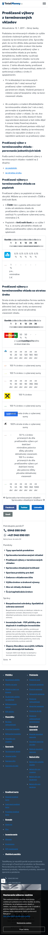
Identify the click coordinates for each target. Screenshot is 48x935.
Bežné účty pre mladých (34, 770)
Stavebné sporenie (33, 728)
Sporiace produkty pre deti (20, 572)
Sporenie (9, 746)
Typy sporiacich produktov (20, 550)
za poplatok (11, 168)
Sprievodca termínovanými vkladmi (22, 497)
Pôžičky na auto (11, 684)
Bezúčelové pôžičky (12, 680)
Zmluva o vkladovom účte (19, 577)
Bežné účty (34, 757)
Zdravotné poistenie (36, 694)
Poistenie (33, 675)
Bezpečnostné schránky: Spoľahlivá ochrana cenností (24, 605)
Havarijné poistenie (36, 706)
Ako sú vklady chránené (18, 587)
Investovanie (11, 834)
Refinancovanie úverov (11, 705)
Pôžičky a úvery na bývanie (12, 690)
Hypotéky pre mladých (10, 740)
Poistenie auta (34, 680)
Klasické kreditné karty (11, 798)
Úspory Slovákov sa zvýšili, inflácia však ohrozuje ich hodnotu (24, 647)
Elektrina (8, 824)
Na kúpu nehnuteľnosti (10, 723)
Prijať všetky (24, 929)
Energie (8, 819)
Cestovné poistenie (36, 684)
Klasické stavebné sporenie (36, 735)
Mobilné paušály (13, 854)
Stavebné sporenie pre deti (36, 743)
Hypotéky (9, 717)
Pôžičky (9, 675)
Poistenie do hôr (35, 711)
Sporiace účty (10, 761)
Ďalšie (5, 660)
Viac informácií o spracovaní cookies (16, 916)
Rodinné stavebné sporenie (36, 750)
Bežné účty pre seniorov (34, 785)
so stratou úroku (13, 172)
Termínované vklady (12, 751)
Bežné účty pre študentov (34, 778)
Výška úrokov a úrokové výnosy (23, 582)
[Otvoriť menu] (44, 3)
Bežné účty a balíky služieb (36, 763)
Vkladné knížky (10, 756)
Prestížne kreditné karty (12, 813)
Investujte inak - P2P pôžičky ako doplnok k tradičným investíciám (23, 624)
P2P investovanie (11, 849)
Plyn (7, 829)
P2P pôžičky (9, 711)
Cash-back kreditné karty (12, 805)
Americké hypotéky (12, 729)
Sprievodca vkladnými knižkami (27, 500)
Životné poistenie (35, 689)
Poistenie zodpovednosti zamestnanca (34, 719)
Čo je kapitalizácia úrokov (19, 591)
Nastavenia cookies (24, 923)
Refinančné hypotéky (13, 734)
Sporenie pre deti (11, 766)
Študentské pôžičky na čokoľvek (12, 698)
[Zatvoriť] (3, 881)
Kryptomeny (9, 844)
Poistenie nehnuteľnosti (34, 700)
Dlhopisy (8, 839)
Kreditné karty (12, 792)
